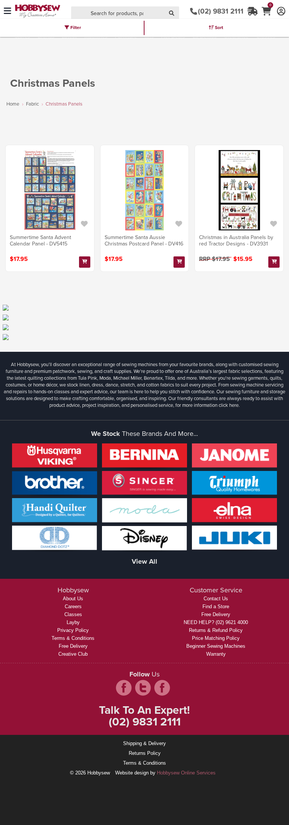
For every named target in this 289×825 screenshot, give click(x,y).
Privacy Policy (73, 630)
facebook (124, 688)
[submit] (171, 13)
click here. (229, 405)
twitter (143, 688)
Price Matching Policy (216, 638)
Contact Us (216, 598)
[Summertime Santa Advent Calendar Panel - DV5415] (50, 190)
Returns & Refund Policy (216, 630)
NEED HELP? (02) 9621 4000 (216, 622)
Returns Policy (145, 753)
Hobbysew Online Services (186, 773)
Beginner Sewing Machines (215, 646)
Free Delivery (73, 646)
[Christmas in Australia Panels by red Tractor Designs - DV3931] (239, 190)
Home (12, 103)
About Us (73, 598)
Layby (73, 622)
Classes (73, 614)
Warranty (216, 654)
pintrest (162, 688)
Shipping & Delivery (144, 743)
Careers (73, 606)
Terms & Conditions (73, 638)
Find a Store (215, 606)
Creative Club (73, 654)
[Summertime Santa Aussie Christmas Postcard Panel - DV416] (145, 190)
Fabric (32, 103)
